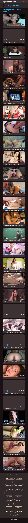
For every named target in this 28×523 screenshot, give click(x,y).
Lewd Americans (9, 478)
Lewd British (8, 485)
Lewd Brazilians (18, 482)
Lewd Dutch (18, 489)
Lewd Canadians (18, 485)
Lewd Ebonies (8, 493)
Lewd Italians (18, 500)
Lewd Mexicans (18, 507)
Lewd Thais (14, 515)
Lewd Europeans (19, 493)
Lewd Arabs (19, 478)
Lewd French (9, 496)
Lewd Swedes (19, 511)
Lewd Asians (9, 482)
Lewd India (9, 500)
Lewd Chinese (11, 2)
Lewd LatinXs (9, 507)
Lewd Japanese (9, 504)
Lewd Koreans (19, 504)
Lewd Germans (18, 496)
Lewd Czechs (10, 489)
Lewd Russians (9, 511)
